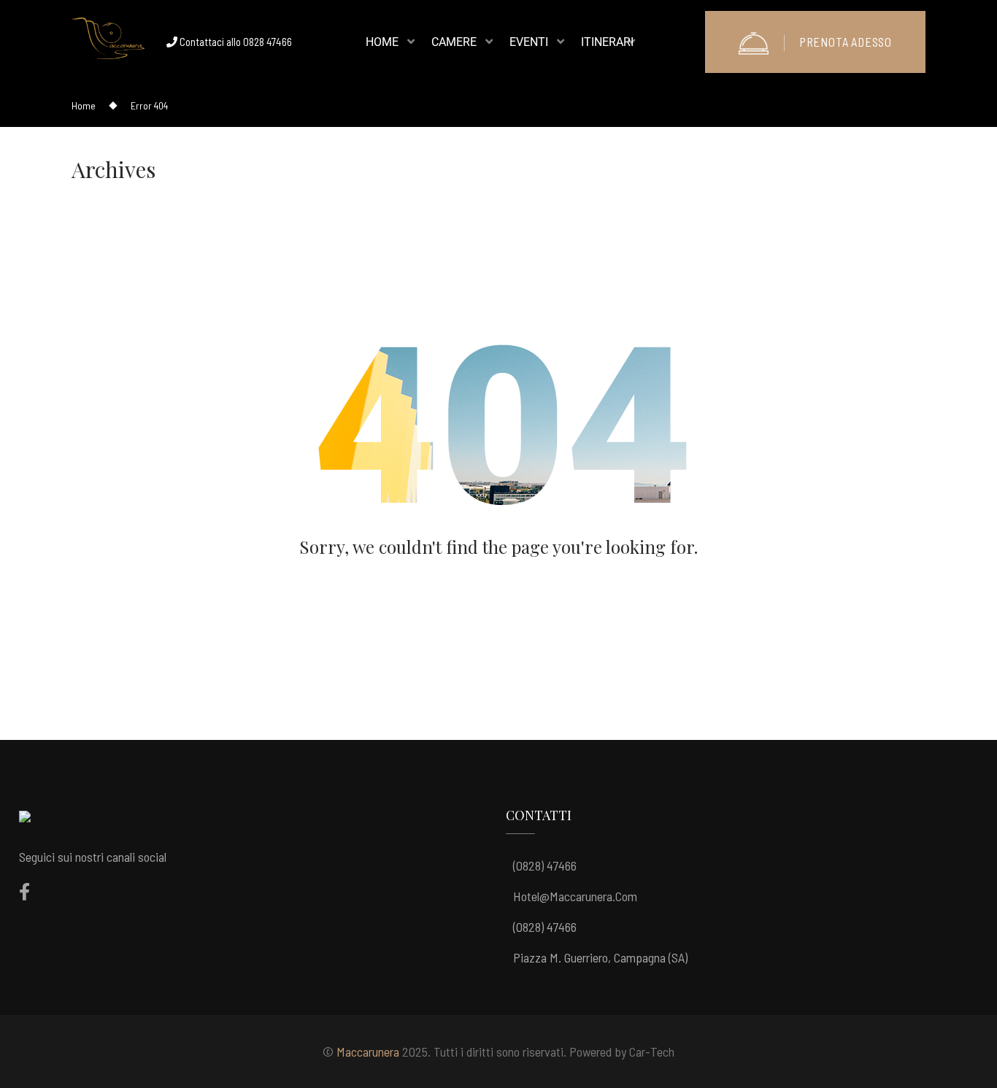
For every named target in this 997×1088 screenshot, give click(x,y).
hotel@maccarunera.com (575, 896)
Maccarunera (367, 1051)
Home (84, 105)
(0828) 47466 (545, 865)
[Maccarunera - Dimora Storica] (108, 42)
